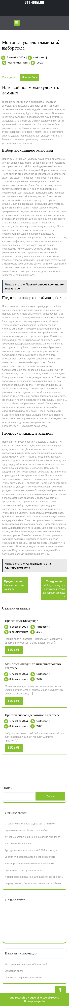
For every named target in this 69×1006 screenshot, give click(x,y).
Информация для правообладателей (26, 964)
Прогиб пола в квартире (21, 621)
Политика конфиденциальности (23, 977)
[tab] (17, 23)
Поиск (50, 796)
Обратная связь (14, 971)
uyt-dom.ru (34, 2)
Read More (15, 651)
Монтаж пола (30, 77)
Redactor (39, 57)
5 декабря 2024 (16, 57)
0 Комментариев (18, 632)
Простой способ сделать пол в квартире (32, 715)
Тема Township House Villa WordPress (32, 997)
